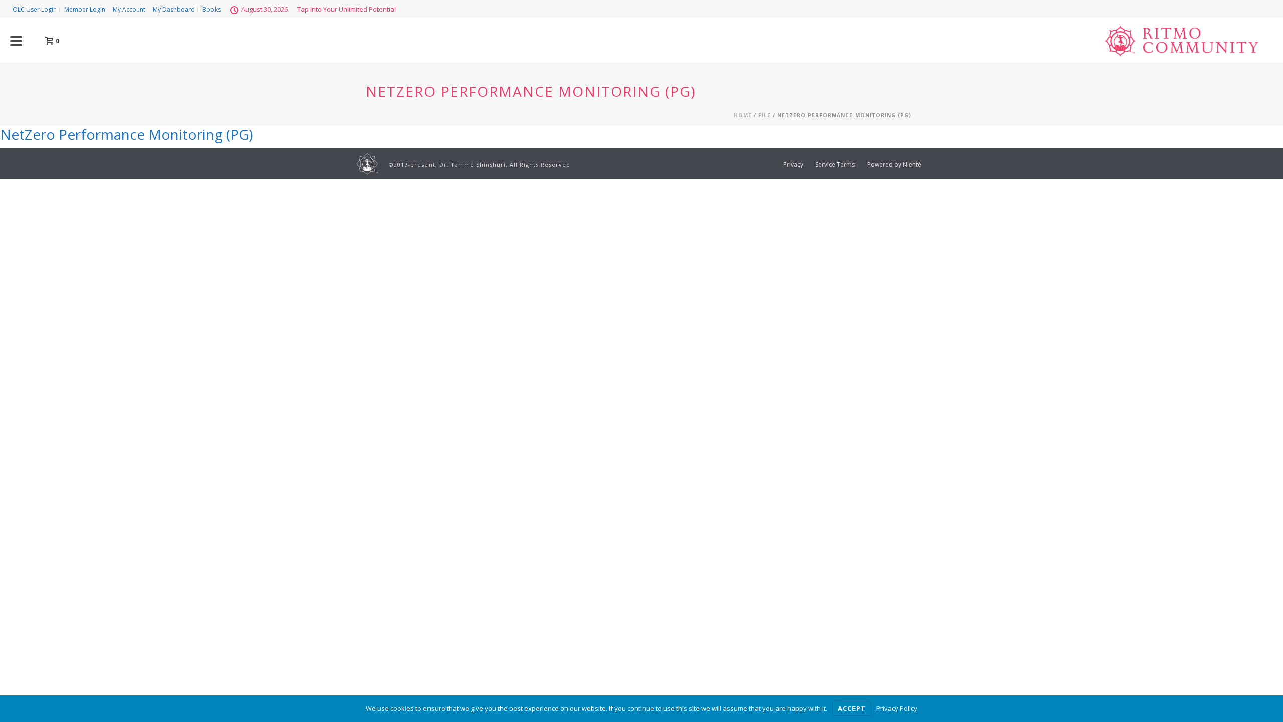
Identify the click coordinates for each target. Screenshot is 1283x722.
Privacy (793, 165)
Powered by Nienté (894, 165)
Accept (852, 708)
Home (743, 115)
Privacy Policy (896, 708)
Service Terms (835, 165)
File (764, 115)
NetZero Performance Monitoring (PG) (126, 134)
